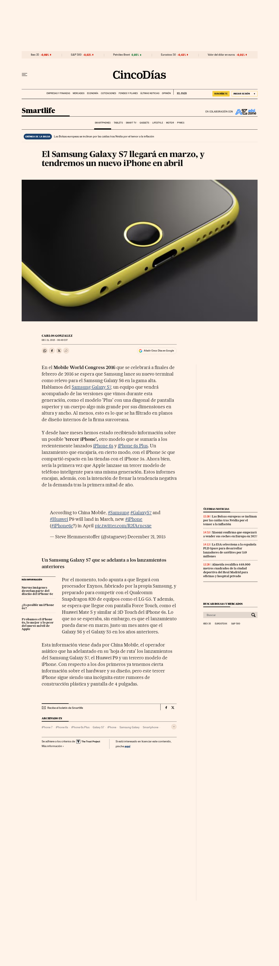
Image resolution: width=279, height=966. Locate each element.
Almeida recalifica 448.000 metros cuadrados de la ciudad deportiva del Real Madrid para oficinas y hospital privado (226, 570)
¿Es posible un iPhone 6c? (38, 607)
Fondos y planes (128, 93)
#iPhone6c (62, 525)
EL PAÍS (180, 92)
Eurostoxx (221, 624)
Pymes (180, 122)
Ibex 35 (35, 54)
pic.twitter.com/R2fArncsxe (123, 525)
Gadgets (144, 122)
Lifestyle (157, 122)
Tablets (118, 122)
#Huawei (59, 519)
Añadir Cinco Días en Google (159, 350)
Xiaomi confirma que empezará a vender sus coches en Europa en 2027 (230, 534)
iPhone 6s (103, 446)
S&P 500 (76, 54)
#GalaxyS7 (141, 512)
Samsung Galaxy (129, 727)
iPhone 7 (47, 727)
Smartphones (102, 122)
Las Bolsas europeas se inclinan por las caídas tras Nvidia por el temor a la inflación (104, 136)
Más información (52, 746)
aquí (127, 746)
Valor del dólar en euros (221, 54)
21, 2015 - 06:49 (54, 340)
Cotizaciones (108, 93)
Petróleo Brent (121, 54)
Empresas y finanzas (58, 93)
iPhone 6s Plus (133, 446)
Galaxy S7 (98, 727)
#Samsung (118, 512)
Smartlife (38, 111)
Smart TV (131, 122)
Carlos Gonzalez (57, 336)
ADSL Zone (245, 111)
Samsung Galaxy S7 (91, 387)
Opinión (166, 93)
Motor (170, 122)
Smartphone (150, 727)
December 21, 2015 (146, 537)
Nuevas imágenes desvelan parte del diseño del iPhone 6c (37, 591)
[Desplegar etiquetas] (174, 726)
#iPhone (133, 519)
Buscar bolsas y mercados (223, 603)
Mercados (78, 93)
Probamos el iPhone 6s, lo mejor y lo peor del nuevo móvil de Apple (38, 624)
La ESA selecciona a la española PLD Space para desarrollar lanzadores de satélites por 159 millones (229, 550)
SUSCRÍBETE (221, 93)
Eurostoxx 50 (168, 54)
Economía (92, 93)
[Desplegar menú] (24, 74)
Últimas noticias (149, 93)
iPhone (111, 727)
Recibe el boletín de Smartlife (65, 707)
